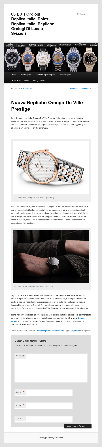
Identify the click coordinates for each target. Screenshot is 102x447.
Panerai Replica (65, 74)
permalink (77, 330)
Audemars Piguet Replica (45, 74)
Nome (20, 392)
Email (20, 405)
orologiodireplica (58, 330)
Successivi (85, 88)
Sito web (19, 418)
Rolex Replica (25, 74)
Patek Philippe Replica (20, 80)
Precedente (73, 88)
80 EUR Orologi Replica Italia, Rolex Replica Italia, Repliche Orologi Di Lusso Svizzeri (32, 23)
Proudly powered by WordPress (51, 437)
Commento (20, 355)
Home (14, 74)
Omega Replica (39, 80)
